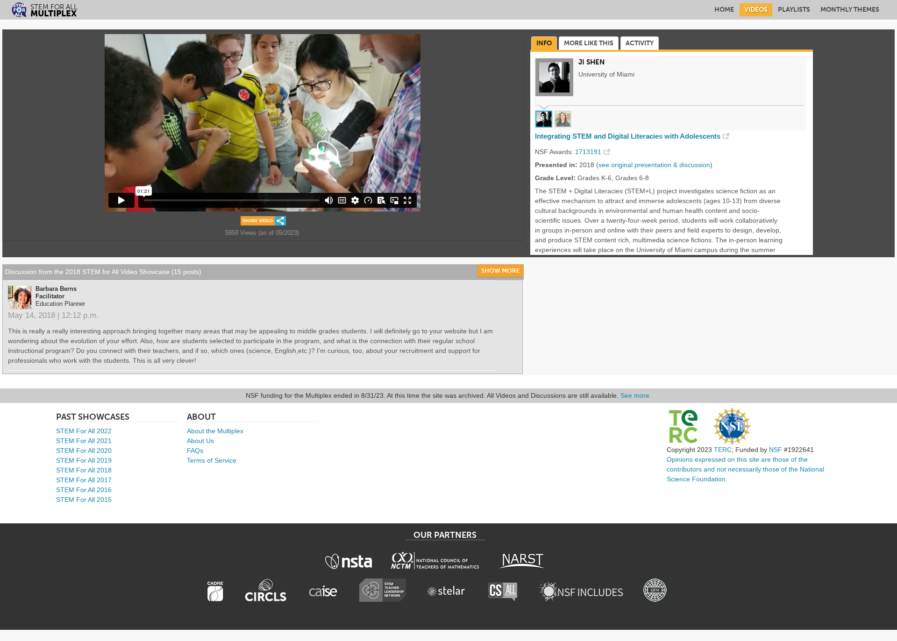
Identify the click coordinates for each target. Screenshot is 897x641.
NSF (775, 449)
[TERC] (683, 426)
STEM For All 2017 (84, 480)
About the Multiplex (215, 431)
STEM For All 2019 (84, 460)
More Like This (588, 43)
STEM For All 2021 (84, 440)
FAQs (195, 450)
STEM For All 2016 (84, 489)
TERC (723, 449)
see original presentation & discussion (654, 165)
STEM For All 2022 (84, 431)
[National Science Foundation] (732, 426)
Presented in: (556, 165)
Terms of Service (211, 460)
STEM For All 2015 (84, 499)
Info (544, 43)
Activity (640, 43)
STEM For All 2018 (84, 470)
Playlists (794, 10)
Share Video (257, 221)
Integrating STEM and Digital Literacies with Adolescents (627, 136)
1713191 (588, 151)
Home (724, 10)
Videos (756, 10)
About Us (200, 440)
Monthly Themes (849, 10)
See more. (635, 395)
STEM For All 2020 (84, 450)
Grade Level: (555, 178)
